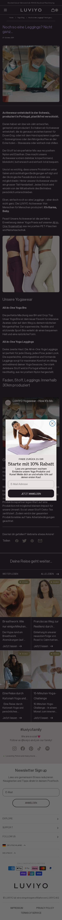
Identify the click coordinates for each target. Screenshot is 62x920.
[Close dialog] (52, 423)
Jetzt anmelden (31, 494)
